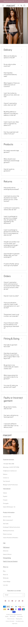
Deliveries (5, 551)
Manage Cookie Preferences (10, 484)
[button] (3, 5)
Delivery (5, 474)
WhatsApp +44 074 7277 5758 (11, 467)
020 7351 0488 (21, 5)
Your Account (6, 481)
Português (5, 503)
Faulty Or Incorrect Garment (10, 561)
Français (5, 500)
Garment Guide (7, 516)
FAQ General (6, 547)
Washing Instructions (8, 530)
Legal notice (14, 623)
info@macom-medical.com (10, 471)
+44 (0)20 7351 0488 (8, 463)
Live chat (5, 585)
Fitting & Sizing (7, 558)
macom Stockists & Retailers (10, 537)
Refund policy (12, 616)
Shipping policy (19, 618)
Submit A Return (7, 554)
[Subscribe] (23, 595)
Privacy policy (20, 616)
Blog (4, 571)
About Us (5, 574)
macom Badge (6, 581)
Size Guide (5, 523)
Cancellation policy (20, 621)
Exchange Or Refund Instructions (11, 527)
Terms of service (10, 618)
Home (4, 21)
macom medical (13, 614)
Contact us (6, 477)
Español (5, 496)
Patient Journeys (7, 534)
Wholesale (5, 578)
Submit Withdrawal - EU (9, 507)
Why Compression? (8, 520)
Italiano (5, 493)
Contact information (10, 621)
